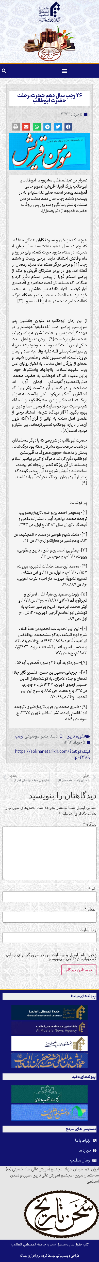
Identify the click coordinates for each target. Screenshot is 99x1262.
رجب (19, 736)
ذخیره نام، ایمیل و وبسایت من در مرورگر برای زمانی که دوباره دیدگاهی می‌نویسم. (51, 957)
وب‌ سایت (88, 930)
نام (92, 889)
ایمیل (90, 909)
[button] (64, 71)
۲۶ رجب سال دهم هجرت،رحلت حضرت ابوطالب (49, 98)
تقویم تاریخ (76, 736)
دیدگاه (89, 824)
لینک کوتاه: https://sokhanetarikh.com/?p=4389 (52, 754)
